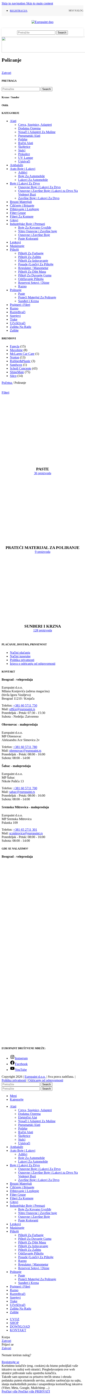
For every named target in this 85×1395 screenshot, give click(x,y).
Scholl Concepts (20, 368)
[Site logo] (42, 22)
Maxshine (16, 350)
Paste (21, 293)
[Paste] (42, 458)
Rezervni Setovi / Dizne (33, 282)
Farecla (14, 346)
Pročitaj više (18, 1391)
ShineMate (17, 372)
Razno (22, 286)
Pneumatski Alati (29, 135)
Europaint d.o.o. (35, 1076)
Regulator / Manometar (33, 268)
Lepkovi (15, 242)
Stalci (21, 150)
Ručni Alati (25, 143)
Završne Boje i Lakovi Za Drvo (38, 198)
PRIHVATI (42, 1391)
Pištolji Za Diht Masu (32, 271)
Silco (13, 375)
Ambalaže (16, 165)
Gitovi (14, 220)
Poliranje (15, 290)
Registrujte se (10, 1362)
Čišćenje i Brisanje (22, 205)
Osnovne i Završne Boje (34, 235)
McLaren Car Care (22, 353)
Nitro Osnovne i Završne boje (37, 231)
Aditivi (22, 172)
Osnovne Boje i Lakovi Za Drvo (39, 187)
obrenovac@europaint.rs (25, 750)
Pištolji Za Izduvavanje (33, 260)
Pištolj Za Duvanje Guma (34, 275)
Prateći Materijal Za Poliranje (37, 297)
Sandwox (16, 364)
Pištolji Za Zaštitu (29, 257)
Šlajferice (24, 146)
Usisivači (24, 161)
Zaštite (14, 330)
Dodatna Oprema (29, 128)
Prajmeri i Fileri (20, 304)
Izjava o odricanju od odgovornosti (32, 663)
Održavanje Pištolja (31, 279)
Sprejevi (15, 315)
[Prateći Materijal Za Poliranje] (42, 537)
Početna (7, 382)
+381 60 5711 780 (25, 747)
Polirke (22, 139)
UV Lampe (25, 157)
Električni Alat (27, 1117)
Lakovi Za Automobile (33, 179)
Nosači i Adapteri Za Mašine (36, 132)
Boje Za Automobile (31, 176)
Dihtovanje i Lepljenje (24, 209)
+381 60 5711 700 (25, 788)
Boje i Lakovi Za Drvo (25, 183)
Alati (13, 121)
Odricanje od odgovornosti (45, 1080)
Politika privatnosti (22, 660)
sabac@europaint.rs (22, 792)
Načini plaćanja (20, 652)
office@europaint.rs (22, 709)
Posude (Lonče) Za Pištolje (35, 264)
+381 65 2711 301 (25, 829)
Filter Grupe (18, 213)
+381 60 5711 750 (25, 705)
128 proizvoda (42, 630)
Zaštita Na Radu (20, 326)
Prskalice (24, 154)
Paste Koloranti (28, 238)
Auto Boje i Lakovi (22, 168)
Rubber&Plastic (20, 361)
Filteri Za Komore (21, 216)
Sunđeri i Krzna (28, 301)
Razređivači (17, 312)
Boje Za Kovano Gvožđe (34, 227)
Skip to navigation (14, 3)
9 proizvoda (42, 551)
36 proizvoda (42, 473)
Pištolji (14, 249)
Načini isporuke (20, 656)
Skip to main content (39, 3)
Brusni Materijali (21, 202)
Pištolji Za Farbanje (31, 253)
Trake (13, 319)
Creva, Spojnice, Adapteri (35, 124)
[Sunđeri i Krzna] (42, 616)
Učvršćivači (17, 323)
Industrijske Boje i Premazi (27, 224)
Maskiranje (17, 246)
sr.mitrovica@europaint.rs (26, 833)
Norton (14, 357)
